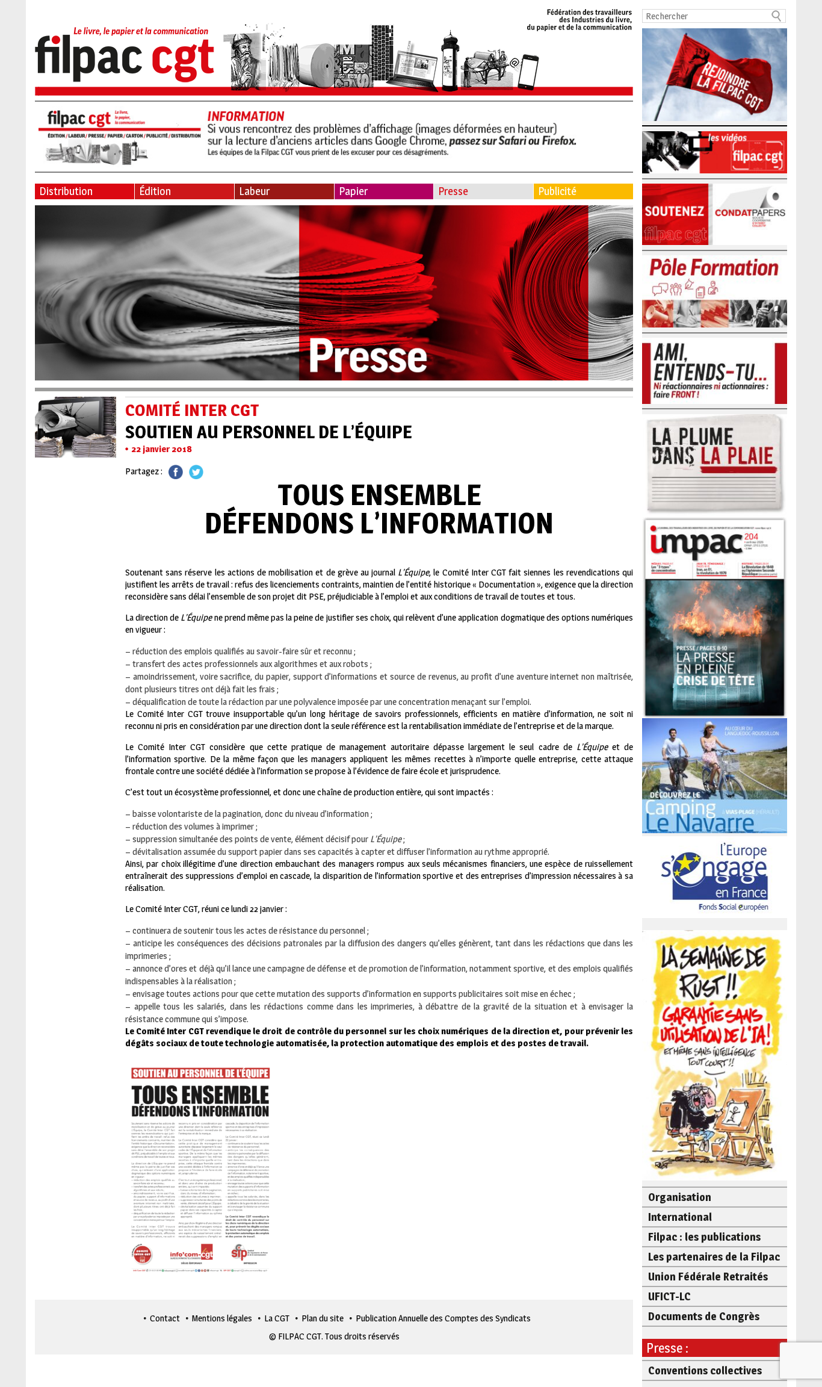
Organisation (679, 1197)
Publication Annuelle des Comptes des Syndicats (443, 1318)
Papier (353, 191)
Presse (453, 191)
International (680, 1217)
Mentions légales (222, 1318)
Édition (155, 191)
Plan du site (322, 1318)
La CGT (276, 1318)
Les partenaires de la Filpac (714, 1256)
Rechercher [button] (777, 16)
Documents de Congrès (703, 1316)
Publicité (557, 191)
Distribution (66, 191)
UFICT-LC (669, 1296)
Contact (165, 1318)
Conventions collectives (705, 1370)
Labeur (254, 191)
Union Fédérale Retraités (708, 1276)
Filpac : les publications (704, 1236)
